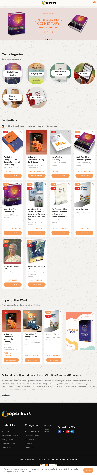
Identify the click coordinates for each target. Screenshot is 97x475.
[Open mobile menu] (3, 3)
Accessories (29, 448)
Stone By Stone (81, 209)
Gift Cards (36, 97)
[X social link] (63, 431)
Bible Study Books (11, 168)
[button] (2, 23)
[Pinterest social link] (68, 431)
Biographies (36, 73)
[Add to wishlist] (21, 132)
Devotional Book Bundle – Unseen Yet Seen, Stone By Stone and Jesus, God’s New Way (36, 214)
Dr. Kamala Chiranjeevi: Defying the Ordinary (36, 159)
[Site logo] (48, 3)
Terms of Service (8, 444)
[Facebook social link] (59, 431)
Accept (88, 470)
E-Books (84, 73)
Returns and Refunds (10, 436)
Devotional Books (35, 167)
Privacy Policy (7, 440)
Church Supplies (47, 431)
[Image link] (17, 413)
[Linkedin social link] (72, 431)
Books (30, 165)
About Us (5, 431)
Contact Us (6, 448)
